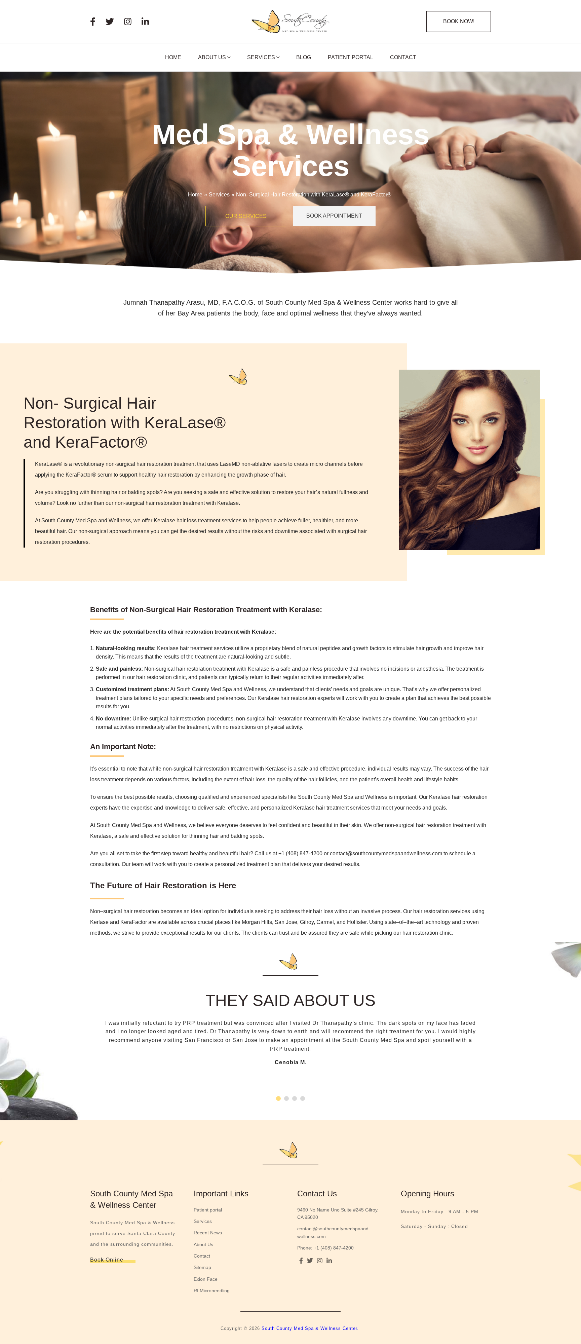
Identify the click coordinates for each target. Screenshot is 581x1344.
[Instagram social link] (133, 21)
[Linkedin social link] (150, 21)
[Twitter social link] (115, 21)
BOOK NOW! (458, 21)
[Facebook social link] (98, 21)
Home (195, 194)
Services (219, 194)
